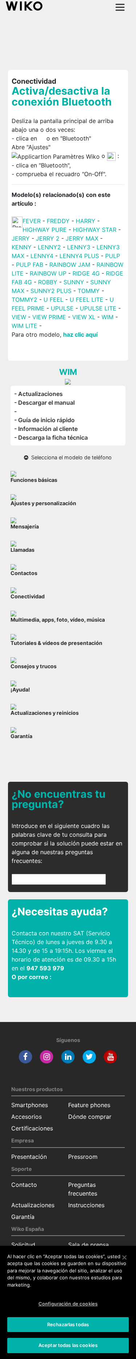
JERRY (21, 238)
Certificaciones (32, 1128)
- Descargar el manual (44, 402)
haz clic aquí (80, 334)
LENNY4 (41, 255)
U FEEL (53, 299)
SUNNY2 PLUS (50, 290)
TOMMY (89, 290)
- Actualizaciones (38, 393)
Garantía (22, 1216)
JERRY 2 (47, 238)
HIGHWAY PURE (45, 229)
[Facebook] (25, 1056)
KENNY (22, 247)
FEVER (32, 221)
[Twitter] (89, 1056)
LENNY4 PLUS (79, 255)
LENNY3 (78, 247)
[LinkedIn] (68, 1056)
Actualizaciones (32, 1205)
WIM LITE (24, 325)
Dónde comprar (89, 1116)
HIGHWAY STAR (95, 229)
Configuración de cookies (68, 1304)
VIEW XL (83, 317)
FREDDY (58, 221)
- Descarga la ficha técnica (51, 437)
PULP (112, 255)
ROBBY (47, 282)
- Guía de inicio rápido (44, 420)
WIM (108, 317)
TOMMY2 (24, 299)
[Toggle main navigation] (120, 7)
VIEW (19, 317)
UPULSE (63, 308)
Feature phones (89, 1105)
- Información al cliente (46, 428)
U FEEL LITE (86, 299)
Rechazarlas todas (68, 1324)
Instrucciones (86, 1205)
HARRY (86, 221)
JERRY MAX (82, 238)
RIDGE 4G (86, 273)
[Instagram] (47, 1056)
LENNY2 (49, 247)
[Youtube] (110, 1056)
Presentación (29, 1156)
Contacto (24, 1184)
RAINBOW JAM (70, 264)
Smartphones (29, 1105)
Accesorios (26, 1116)
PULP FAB (29, 264)
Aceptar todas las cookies (68, 1345)
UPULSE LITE (98, 308)
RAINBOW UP (48, 273)
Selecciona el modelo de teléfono (70, 457)
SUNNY (73, 282)
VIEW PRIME (49, 317)
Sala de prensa (88, 1244)
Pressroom (83, 1156)
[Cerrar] (124, 1257)
